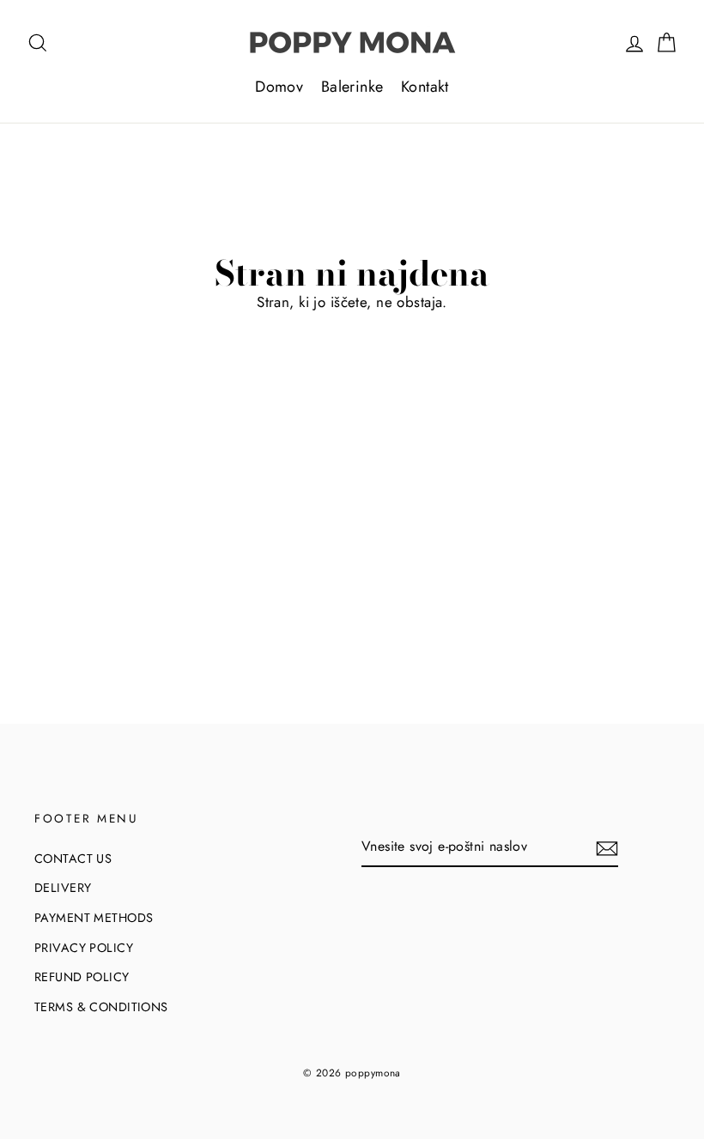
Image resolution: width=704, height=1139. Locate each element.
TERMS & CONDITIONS (101, 1006)
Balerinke (352, 86)
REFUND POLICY (82, 976)
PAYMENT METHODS (93, 917)
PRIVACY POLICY (83, 947)
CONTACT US (73, 858)
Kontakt (425, 86)
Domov (279, 86)
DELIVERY (62, 887)
